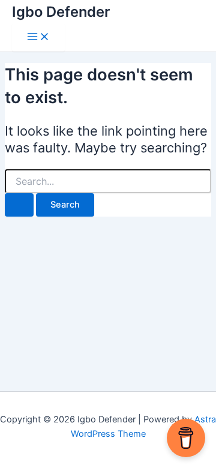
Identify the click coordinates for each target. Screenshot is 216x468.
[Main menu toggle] (38, 37)
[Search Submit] (19, 205)
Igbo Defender (61, 11)
